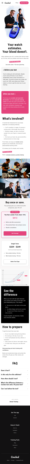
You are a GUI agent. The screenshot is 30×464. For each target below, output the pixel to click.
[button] (15, 370)
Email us (15, 428)
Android (15, 417)
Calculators (15, 445)
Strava (15, 432)
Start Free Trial (24, 2)
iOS (15, 415)
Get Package (15, 233)
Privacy (12, 460)
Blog (15, 442)
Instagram (15, 430)
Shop (17, 2)
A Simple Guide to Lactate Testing (15, 154)
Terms (8, 460)
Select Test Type (15, 261)
